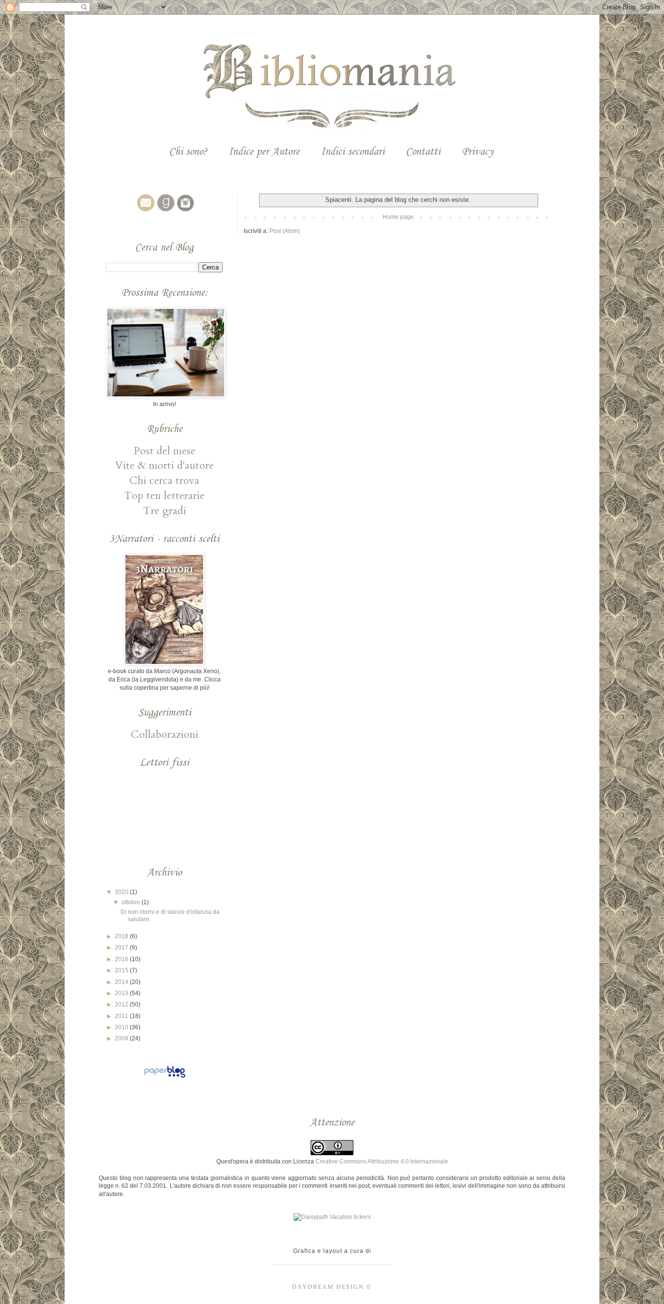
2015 (122, 970)
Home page (398, 217)
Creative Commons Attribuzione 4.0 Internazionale (381, 1161)
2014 (122, 982)
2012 (122, 1004)
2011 (122, 1016)
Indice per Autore (263, 152)
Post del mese (164, 451)
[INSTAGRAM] (184, 211)
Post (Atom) (284, 231)
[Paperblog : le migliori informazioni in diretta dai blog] (164, 1077)
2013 (122, 993)
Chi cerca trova (164, 480)
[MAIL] (144, 211)
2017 (122, 947)
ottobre (131, 902)
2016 (122, 959)
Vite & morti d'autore (164, 465)
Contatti (423, 152)
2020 (122, 892)
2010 (122, 1027)
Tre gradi (164, 510)
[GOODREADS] (164, 211)
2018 (122, 936)
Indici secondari (352, 152)
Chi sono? (188, 152)
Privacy (477, 152)
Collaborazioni (164, 734)
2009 (122, 1038)
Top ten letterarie (164, 495)
